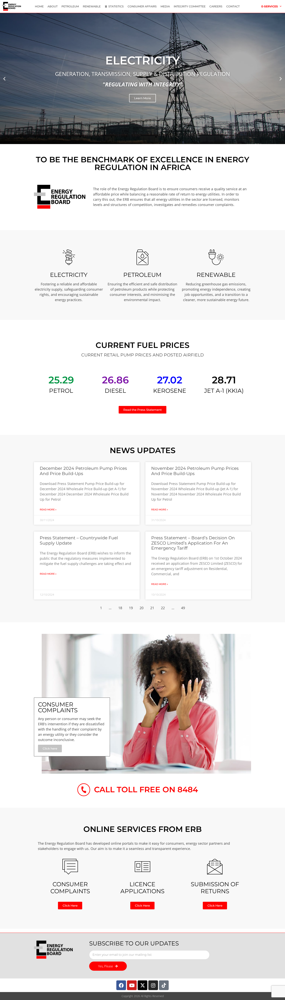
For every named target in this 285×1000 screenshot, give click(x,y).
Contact (233, 6)
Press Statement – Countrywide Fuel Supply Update (79, 540)
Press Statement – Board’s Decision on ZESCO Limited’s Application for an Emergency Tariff (193, 543)
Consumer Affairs (142, 6)
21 (152, 608)
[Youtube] (132, 985)
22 (163, 608)
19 (131, 608)
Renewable (92, 6)
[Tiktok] (164, 985)
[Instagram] (153, 985)
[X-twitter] (142, 985)
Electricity (68, 274)
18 (120, 608)
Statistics (116, 6)
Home (39, 6)
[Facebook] (121, 985)
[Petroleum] (142, 257)
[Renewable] (216, 257)
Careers (215, 6)
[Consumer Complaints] (70, 866)
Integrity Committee (190, 6)
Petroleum (70, 6)
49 (183, 608)
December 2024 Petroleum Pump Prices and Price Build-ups (83, 471)
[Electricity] (69, 257)
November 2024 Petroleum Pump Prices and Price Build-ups (195, 471)
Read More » (48, 509)
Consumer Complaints (70, 888)
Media (165, 6)
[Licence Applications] (142, 866)
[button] (4, 78)
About (53, 6)
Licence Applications (142, 888)
